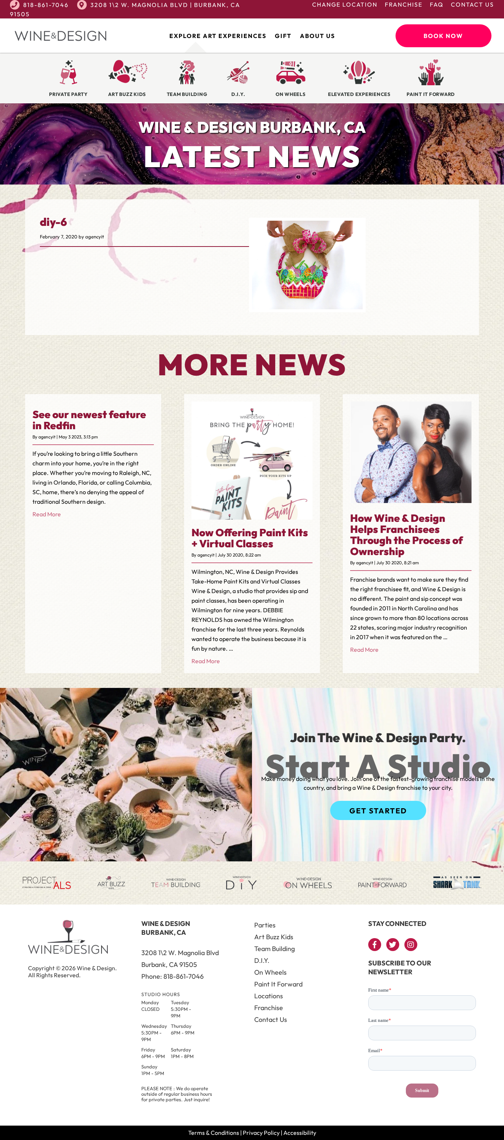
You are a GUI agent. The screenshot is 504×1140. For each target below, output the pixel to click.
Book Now (443, 35)
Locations (268, 996)
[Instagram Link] (410, 944)
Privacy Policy (261, 1132)
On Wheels (270, 972)
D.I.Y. (261, 960)
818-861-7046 (46, 4)
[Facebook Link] (374, 944)
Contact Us (472, 4)
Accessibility (299, 1132)
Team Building (274, 948)
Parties (265, 925)
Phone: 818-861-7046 (172, 976)
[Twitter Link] (392, 944)
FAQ (436, 4)
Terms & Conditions (213, 1132)
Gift (283, 35)
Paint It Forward (278, 984)
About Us (317, 35)
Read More (46, 514)
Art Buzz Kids (273, 937)
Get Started (378, 810)
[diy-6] (307, 307)
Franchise (403, 4)
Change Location (344, 4)
